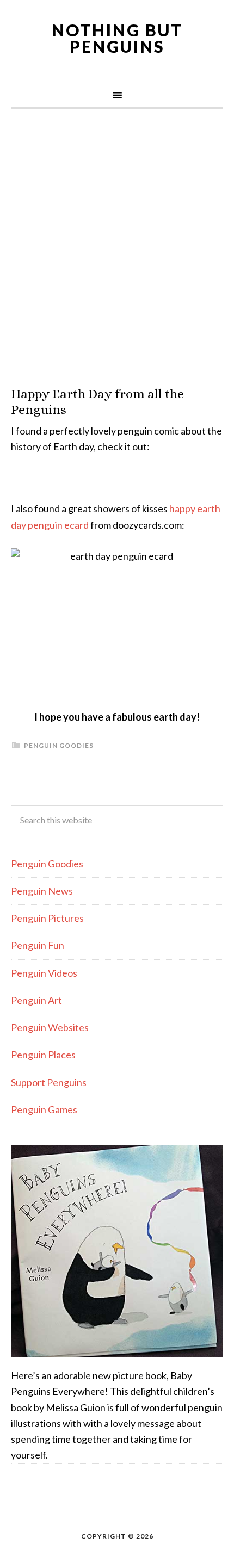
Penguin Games (44, 1109)
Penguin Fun (37, 945)
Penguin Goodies (59, 745)
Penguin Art (36, 1000)
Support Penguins (49, 1082)
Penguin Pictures (47, 918)
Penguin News (42, 891)
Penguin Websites (50, 1027)
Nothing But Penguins (117, 38)
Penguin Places (43, 1054)
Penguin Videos (44, 973)
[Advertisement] (117, 247)
